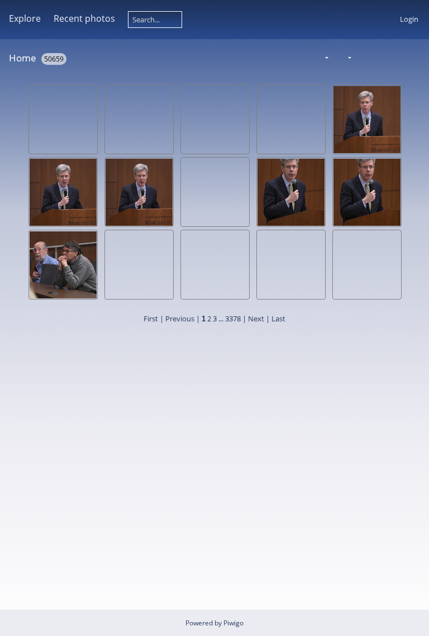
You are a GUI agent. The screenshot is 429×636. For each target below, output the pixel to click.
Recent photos (84, 18)
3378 (233, 319)
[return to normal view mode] (380, 57)
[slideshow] (362, 57)
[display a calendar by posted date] (397, 57)
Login (409, 19)
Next (256, 319)
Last (278, 319)
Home (22, 57)
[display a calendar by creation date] (415, 57)
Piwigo (233, 623)
